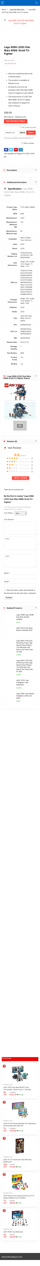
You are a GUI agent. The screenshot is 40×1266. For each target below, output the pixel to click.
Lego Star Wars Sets (17, 10)
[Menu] (2, 3)
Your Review (9, 519)
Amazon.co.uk (10, 132)
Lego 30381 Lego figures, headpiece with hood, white (25, 696)
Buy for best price (15, 121)
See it (31, 133)
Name (7, 573)
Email (6, 582)
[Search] (36, 3)
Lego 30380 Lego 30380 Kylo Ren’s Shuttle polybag (25, 617)
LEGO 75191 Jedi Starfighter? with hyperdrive (22, 683)
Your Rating (8, 513)
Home (4, 10)
